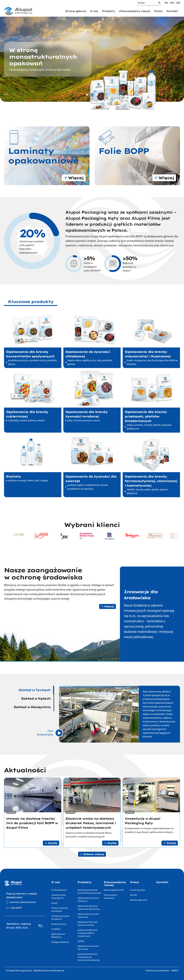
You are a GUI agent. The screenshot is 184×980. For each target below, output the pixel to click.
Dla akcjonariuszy (58, 924)
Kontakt (172, 11)
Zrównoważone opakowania (110, 896)
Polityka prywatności (157, 970)
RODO (174, 970)
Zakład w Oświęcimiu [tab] (32, 707)
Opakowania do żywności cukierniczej (88, 915)
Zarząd (54, 903)
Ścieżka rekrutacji (137, 890)
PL (166, 2)
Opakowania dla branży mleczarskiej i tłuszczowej (88, 907)
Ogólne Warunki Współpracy (58, 935)
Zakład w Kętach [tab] (36, 698)
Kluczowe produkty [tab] (30, 301)
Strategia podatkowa (60, 942)
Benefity (133, 895)
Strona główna (75, 11)
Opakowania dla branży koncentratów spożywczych (89, 891)
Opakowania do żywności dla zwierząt (88, 947)
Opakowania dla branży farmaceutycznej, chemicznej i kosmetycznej (89, 957)
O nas (94, 11)
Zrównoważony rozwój (134, 11)
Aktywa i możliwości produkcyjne (59, 909)
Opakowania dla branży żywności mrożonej (88, 923)
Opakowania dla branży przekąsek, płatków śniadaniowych (88, 933)
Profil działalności (58, 890)
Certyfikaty (55, 929)
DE (178, 2)
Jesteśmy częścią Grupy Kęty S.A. (58, 896)
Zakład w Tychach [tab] (35, 690)
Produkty (108, 11)
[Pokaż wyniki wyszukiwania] (159, 3)
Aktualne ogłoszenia (138, 900)
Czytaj (52, 843)
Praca (158, 11)
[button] (87, 95)
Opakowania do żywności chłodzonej (88, 899)
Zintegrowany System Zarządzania (60, 917)
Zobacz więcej (93, 854)
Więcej (109, 606)
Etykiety (81, 941)
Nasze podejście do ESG (114, 890)
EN (172, 2)
